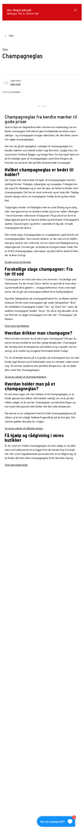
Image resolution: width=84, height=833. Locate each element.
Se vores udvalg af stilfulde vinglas (24, 428)
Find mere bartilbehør (17, 326)
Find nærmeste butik (16, 465)
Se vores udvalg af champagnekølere (25, 377)
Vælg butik (15, 84)
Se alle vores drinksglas (18, 262)
